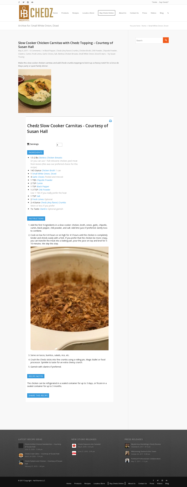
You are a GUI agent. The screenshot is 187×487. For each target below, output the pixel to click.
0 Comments (35, 50)
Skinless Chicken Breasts (68, 54)
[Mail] (32, 2)
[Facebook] (19, 2)
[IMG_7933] (70, 351)
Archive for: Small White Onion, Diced (38, 25)
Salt (55, 54)
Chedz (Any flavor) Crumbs (67, 50)
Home (144, 26)
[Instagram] (28, 2)
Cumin (28, 54)
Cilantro (21, 54)
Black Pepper (50, 50)
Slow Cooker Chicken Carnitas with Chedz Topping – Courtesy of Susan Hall (65, 45)
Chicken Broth (85, 50)
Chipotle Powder (110, 50)
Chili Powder (97, 50)
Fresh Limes (37, 54)
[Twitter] (23, 2)
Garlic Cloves (48, 54)
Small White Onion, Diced (89, 54)
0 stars (103, 54)
